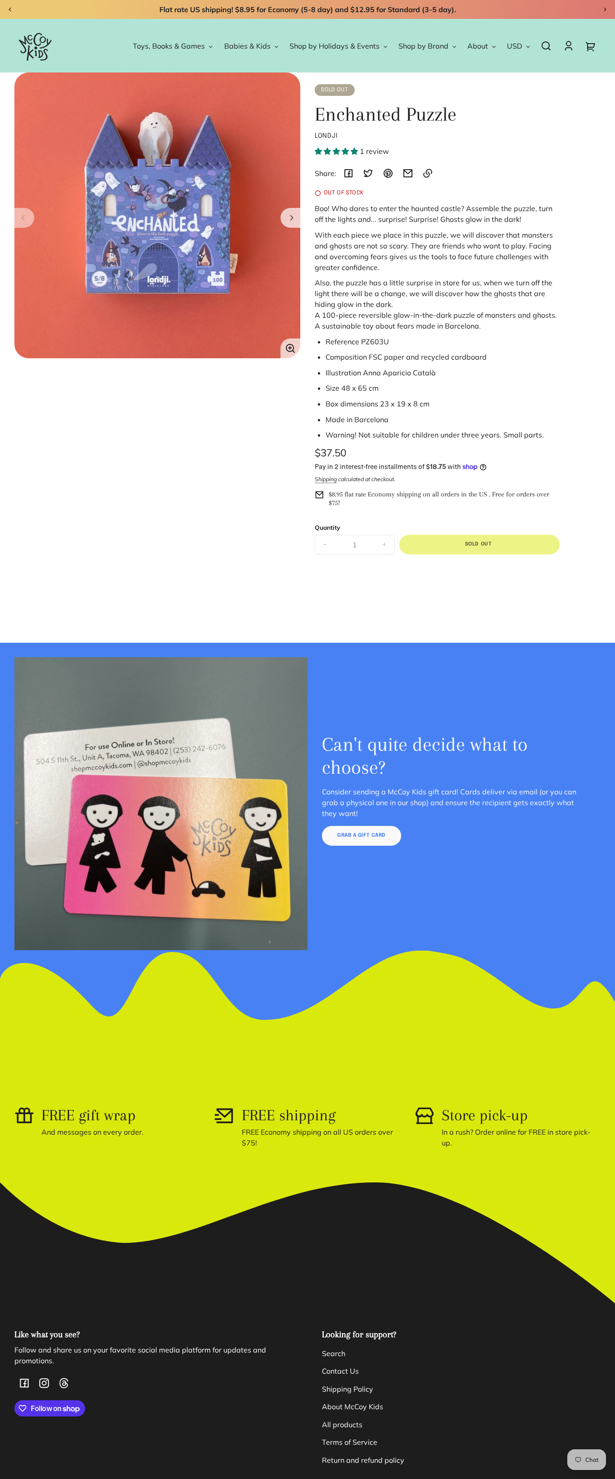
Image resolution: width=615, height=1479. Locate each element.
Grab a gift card (361, 835)
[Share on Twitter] (368, 173)
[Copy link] (428, 173)
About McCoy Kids (352, 1406)
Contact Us (340, 1370)
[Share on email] (408, 173)
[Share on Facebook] (348, 173)
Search (333, 1353)
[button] (546, 46)
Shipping (326, 479)
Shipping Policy (347, 1388)
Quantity (327, 527)
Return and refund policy (363, 1460)
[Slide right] (290, 218)
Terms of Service (349, 1442)
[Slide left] (24, 218)
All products (342, 1424)
